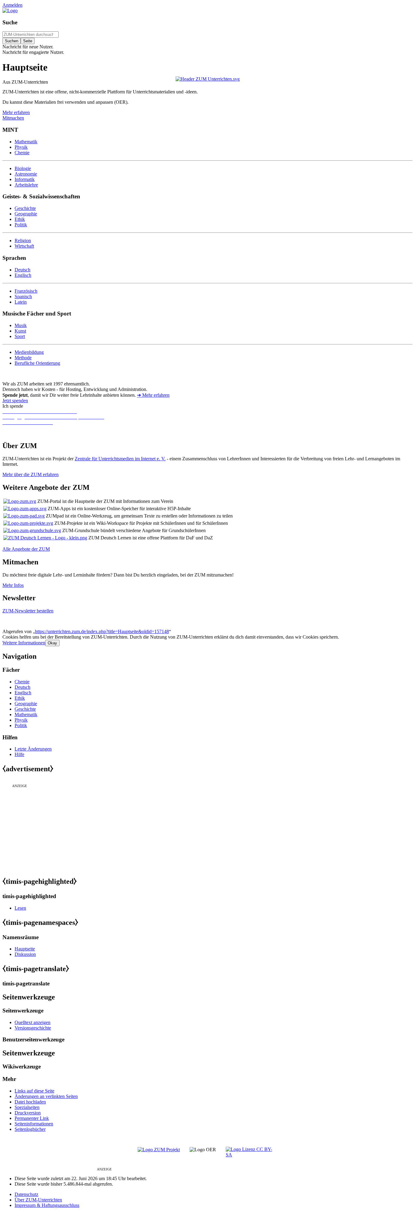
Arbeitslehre (26, 184)
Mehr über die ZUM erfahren (30, 474)
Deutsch (22, 269)
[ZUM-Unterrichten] (208, 79)
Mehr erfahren (16, 112)
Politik (21, 224)
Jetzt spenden (15, 400)
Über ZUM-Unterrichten (38, 1199)
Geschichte (25, 208)
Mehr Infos (13, 585)
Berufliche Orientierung (37, 363)
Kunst (20, 330)
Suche (9, 22)
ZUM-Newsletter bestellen (27, 610)
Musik (21, 325)
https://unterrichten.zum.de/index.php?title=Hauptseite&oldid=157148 (102, 631)
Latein (21, 302)
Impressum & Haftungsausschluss (47, 1205)
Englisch (23, 275)
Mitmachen (13, 117)
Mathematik (26, 141)
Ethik (20, 219)
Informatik (25, 179)
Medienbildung (29, 352)
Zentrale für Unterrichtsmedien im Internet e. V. (120, 458)
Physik (21, 147)
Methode (23, 357)
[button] (23, 642)
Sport (20, 336)
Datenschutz (26, 1194)
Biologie (23, 168)
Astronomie (26, 173)
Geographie (26, 213)
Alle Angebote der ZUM (26, 549)
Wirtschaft (24, 246)
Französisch (26, 291)
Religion (23, 240)
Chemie (22, 152)
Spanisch (23, 296)
